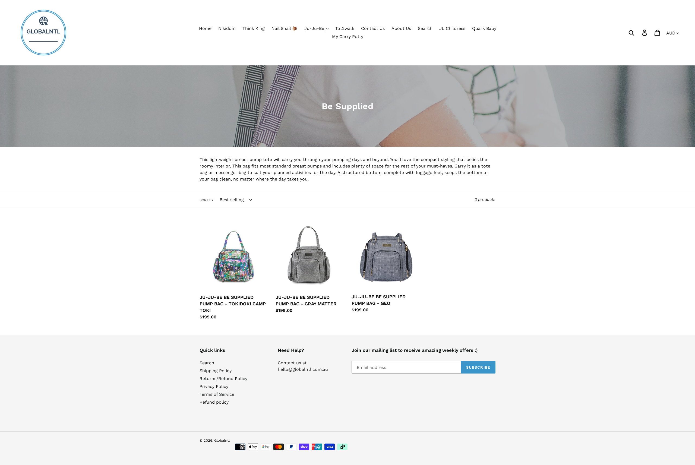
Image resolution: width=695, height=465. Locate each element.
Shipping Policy (216, 370)
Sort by (206, 200)
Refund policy (214, 402)
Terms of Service (217, 394)
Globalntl (222, 440)
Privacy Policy (214, 386)
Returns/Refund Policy (223, 378)
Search (207, 362)
